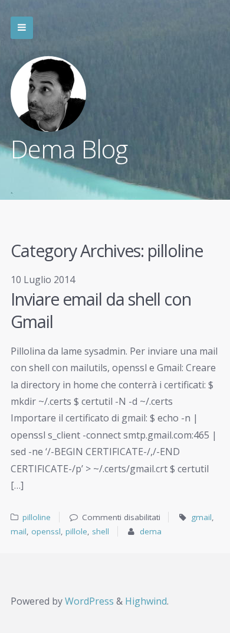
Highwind (146, 601)
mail (19, 531)
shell (100, 531)
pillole (76, 531)
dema (151, 531)
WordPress (89, 601)
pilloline (36, 517)
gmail (201, 517)
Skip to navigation (22, 28)
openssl (46, 531)
